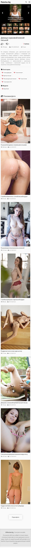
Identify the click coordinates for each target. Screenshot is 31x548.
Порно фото (15, 517)
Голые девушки (7, 72)
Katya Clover (6, 88)
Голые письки (19, 72)
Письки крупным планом (9, 78)
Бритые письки (7, 75)
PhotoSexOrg (5, 2)
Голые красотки (7, 81)
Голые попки (23, 78)
